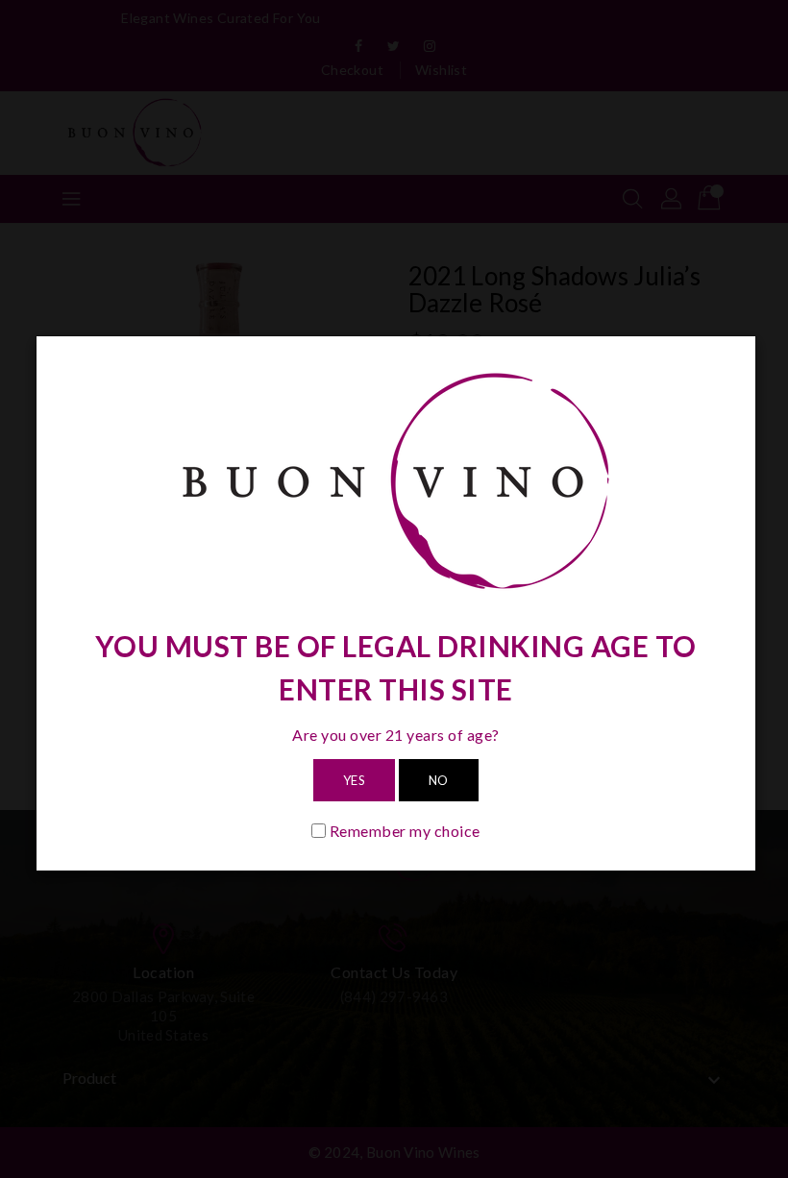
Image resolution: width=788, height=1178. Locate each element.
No (439, 780)
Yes (354, 780)
